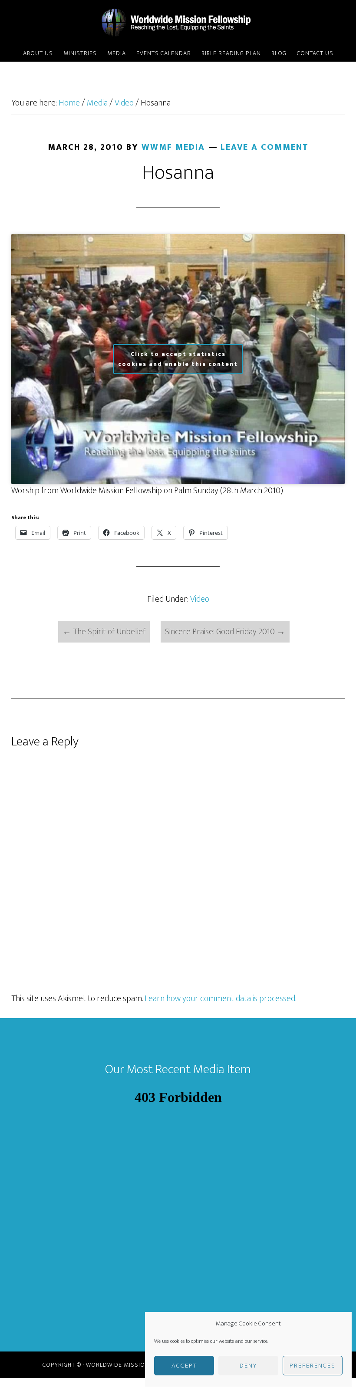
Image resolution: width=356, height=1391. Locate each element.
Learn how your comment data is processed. (220, 998)
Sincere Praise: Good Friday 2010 (225, 631)
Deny (248, 1365)
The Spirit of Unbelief (104, 631)
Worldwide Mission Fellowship (178, 23)
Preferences (313, 1365)
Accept (184, 1365)
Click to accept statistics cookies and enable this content (178, 359)
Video (199, 599)
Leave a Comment (265, 147)
